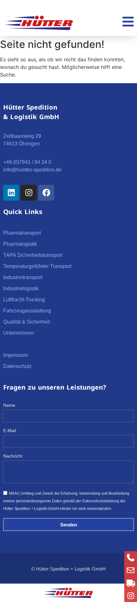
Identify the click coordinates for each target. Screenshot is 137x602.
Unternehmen (18, 333)
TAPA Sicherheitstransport (32, 255)
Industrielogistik (21, 288)
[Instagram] (29, 193)
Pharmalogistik (20, 244)
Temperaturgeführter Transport (37, 266)
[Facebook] (46, 193)
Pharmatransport (22, 233)
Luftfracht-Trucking (24, 299)
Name (9, 405)
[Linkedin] (11, 193)
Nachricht (12, 456)
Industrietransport (22, 277)
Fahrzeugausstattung (27, 310)
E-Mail (9, 430)
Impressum (15, 355)
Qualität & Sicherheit (26, 321)
